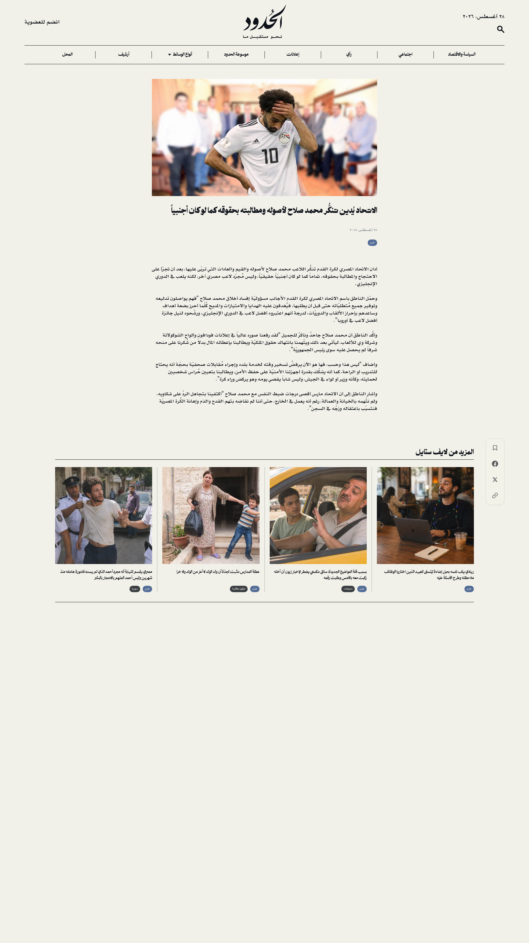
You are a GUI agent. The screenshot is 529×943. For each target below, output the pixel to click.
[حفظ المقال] (495, 447)
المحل (67, 54)
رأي (349, 54)
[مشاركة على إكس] (495, 479)
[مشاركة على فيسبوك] (495, 463)
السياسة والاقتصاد (461, 54)
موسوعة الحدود (236, 54)
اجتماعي (405, 54)
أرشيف (123, 54)
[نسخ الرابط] (495, 495)
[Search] (501, 29)
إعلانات (293, 54)
